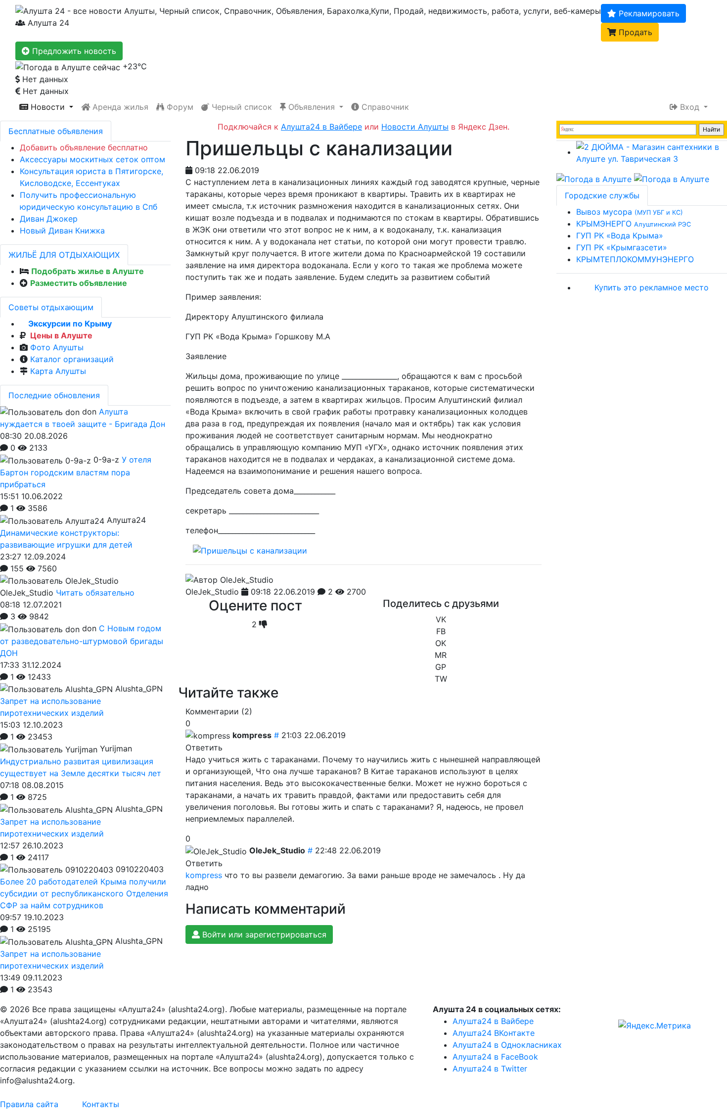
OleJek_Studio (212, 592)
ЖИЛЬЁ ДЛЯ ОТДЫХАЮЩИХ (64, 255)
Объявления (311, 107)
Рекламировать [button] (648, 13)
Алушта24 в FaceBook (495, 1057)
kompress (203, 875)
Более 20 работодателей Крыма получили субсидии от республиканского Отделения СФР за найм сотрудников (84, 893)
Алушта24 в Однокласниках (507, 1045)
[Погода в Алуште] (594, 179)
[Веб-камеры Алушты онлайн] (671, 179)
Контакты (100, 1104)
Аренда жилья (119, 107)
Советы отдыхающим (50, 307)
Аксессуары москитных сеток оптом (92, 159)
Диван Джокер (49, 219)
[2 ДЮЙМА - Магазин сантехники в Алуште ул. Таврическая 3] (651, 152)
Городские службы (602, 195)
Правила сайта (29, 1104)
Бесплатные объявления (55, 131)
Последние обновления (54, 395)
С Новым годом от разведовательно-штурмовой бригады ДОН (81, 640)
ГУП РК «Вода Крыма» (619, 235)
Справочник (384, 107)
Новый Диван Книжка (62, 230)
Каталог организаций (72, 359)
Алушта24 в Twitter (490, 1068)
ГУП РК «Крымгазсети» (621, 247)
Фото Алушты (57, 347)
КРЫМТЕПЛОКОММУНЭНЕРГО (635, 259)
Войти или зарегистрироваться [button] (263, 934)
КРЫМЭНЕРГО (633, 224)
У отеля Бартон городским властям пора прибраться (75, 472)
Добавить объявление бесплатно (84, 147)
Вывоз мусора (629, 212)
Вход (690, 107)
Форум (178, 107)
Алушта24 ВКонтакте (494, 1033)
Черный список (240, 107)
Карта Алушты (58, 371)
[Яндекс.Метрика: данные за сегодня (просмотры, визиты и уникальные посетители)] (654, 1025)
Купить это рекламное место (651, 287)
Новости (47, 107)
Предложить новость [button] (73, 51)
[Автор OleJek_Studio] (229, 580)
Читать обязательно (95, 593)
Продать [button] (634, 32)
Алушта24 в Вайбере (493, 1021)
